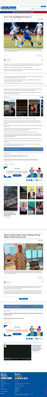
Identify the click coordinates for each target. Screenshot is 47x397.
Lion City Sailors (6, 164)
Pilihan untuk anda (7, 96)
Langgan (43, 6)
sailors (12, 164)
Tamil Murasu (16, 391)
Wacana (23, 10)
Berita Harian (16, 390)
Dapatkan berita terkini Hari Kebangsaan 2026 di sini (24, 12)
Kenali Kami (2, 381)
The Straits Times (17, 387)
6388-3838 (2, 393)
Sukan (26, 10)
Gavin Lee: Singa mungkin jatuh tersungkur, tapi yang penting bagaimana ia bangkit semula (23, 314)
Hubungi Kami (3, 380)
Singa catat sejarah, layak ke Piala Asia (14, 318)
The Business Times (18, 388)
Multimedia (35, 10)
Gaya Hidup (19, 10)
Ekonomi (15, 10)
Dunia (12, 10)
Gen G (39, 10)
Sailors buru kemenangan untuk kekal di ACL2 (15, 156)
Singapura (5, 10)
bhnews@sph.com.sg (20, 384)
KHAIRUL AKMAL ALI (9, 59)
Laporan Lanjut (23, 298)
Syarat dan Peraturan (4, 382)
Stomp (16, 392)
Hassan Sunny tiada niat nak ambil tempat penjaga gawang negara (21, 159)
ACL (9, 164)
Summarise (7, 19)
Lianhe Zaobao (17, 389)
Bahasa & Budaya (30, 10)
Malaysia (9, 10)
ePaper (33, 6)
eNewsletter (30, 6)
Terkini (2, 10)
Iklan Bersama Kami (4, 389)
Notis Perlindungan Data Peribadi (5, 383)
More (42, 10)
